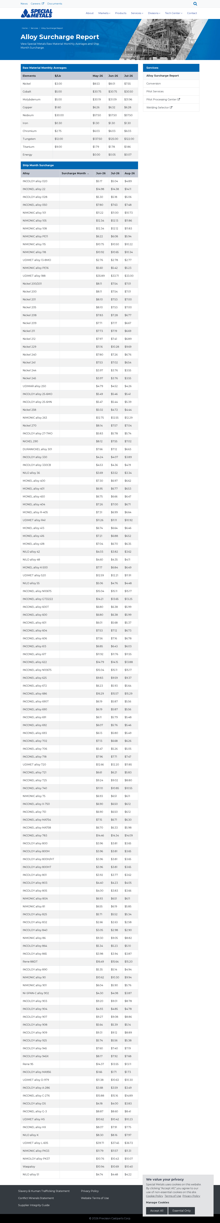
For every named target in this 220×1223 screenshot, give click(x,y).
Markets (103, 13)
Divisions (153, 13)
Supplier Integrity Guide (34, 1205)
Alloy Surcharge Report (162, 75)
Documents (54, 3)
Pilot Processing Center (161, 99)
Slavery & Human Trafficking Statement (44, 1191)
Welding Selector (157, 107)
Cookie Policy (154, 1196)
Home (25, 28)
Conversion (153, 83)
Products (120, 13)
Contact (192, 13)
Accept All (156, 1210)
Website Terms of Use (95, 1198)
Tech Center (172, 13)
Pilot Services (154, 91)
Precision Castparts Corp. (115, 1218)
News (24, 3)
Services (136, 13)
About (90, 13)
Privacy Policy (90, 1191)
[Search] (196, 3)
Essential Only (181, 1210)
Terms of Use (172, 1196)
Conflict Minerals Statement (36, 1198)
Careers (36, 3)
